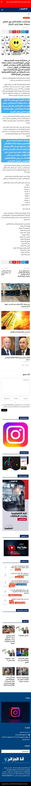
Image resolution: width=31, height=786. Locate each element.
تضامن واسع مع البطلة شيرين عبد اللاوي (23, 660)
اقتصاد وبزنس (21, 584)
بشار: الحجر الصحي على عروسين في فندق (6, 272)
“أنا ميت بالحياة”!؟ (24, 635)
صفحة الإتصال (26, 739)
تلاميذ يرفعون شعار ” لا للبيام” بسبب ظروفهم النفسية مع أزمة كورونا (10, 639)
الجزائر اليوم (26, 18)
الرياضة (18, 570)
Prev (27, 365)
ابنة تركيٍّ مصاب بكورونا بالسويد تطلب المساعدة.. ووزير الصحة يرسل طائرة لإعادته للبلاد (9, 681)
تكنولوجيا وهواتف (12, 585)
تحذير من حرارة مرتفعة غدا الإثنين (20, 332)
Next (23, 365)
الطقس (18, 603)
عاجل (12, 603)
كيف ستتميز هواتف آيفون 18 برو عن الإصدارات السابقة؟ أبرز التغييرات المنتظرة (19, 591)
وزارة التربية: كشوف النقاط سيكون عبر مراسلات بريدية (23, 679)
